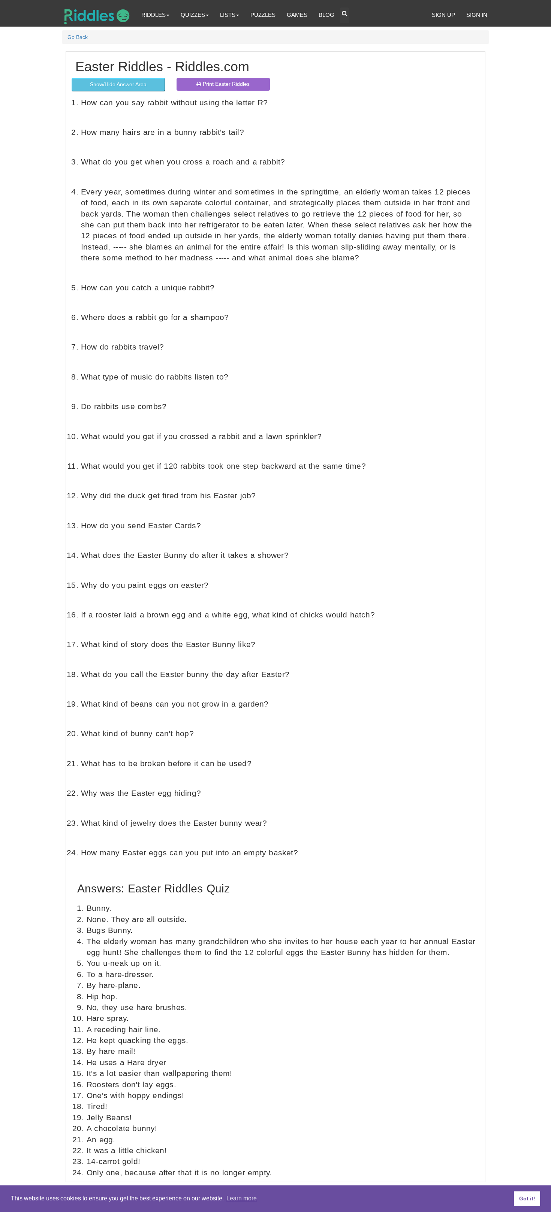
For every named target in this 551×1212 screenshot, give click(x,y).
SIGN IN (476, 15)
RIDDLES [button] (153, 15)
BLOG (326, 15)
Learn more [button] (241, 1198)
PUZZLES (263, 15)
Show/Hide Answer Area (118, 84)
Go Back (77, 37)
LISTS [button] (227, 15)
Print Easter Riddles (225, 84)
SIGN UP (443, 15)
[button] (344, 15)
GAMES (297, 15)
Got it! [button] (527, 1199)
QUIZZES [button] (193, 15)
